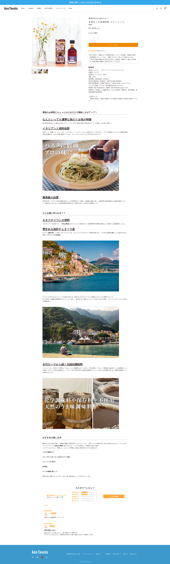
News (70, 8)
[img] (48, 510)
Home (23, 8)
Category (30, 8)
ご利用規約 (108, 554)
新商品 (39, 8)
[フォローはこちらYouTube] (42, 557)
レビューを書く (93, 33)
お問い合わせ (133, 554)
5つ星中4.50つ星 (61, 495)
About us (125, 554)
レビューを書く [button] (114, 496)
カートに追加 (113, 45)
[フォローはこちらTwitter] (33, 557)
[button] (93, 50)
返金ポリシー (99, 554)
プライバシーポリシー (88, 554)
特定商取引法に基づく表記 (73, 554)
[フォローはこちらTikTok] (46, 557)
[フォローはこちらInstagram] (37, 557)
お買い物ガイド (117, 554)
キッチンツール (60, 8)
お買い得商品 (49, 8)
